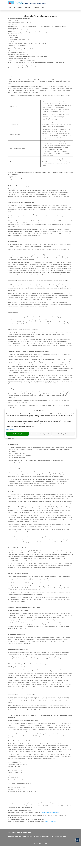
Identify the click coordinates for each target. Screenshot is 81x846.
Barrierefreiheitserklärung (60, 836)
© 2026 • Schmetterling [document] (40, 843)
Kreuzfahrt (36, 7)
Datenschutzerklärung (20, 836)
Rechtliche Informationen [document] (19, 833)
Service (37, 836)
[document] (40, 16)
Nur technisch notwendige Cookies (40, 434)
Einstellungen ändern (63, 434)
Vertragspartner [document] (15, 762)
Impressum (11, 836)
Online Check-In (31, 836)
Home (9, 7)
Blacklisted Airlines (44, 836)
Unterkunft (27, 7)
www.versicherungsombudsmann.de (55, 821)
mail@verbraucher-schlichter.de (50, 812)
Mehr (42, 7)
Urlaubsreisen (18, 7)
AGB (51, 836)
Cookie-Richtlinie (10, 429)
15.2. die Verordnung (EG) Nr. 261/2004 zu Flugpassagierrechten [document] (25, 583)
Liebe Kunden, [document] (12, 77)
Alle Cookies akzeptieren (17, 434)
